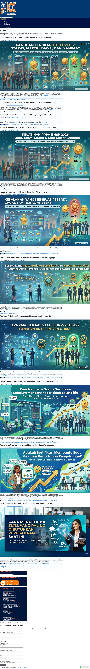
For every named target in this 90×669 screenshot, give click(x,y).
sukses (1, 99)
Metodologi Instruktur (7, 607)
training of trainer (12, 99)
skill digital (28, 563)
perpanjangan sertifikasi (40, 311)
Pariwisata (5, 608)
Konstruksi (5, 602)
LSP (15, 253)
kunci (26, 98)
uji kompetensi (45, 112)
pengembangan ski (23, 500)
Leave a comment (21, 99)
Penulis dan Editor (6, 613)
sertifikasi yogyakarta (57, 311)
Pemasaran (5, 610)
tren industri (40, 563)
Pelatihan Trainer (31, 98)
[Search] (13, 17)
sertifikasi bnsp (43, 98)
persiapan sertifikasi (21, 253)
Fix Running (5, 598)
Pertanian (5, 614)
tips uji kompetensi (46, 253)
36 (3, 567)
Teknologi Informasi (7, 617)
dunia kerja (7, 563)
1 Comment (51, 112)
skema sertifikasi (41, 442)
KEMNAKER (7, 24)
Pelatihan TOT (17, 112)
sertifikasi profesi (48, 311)
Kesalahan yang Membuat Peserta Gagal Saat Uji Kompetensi (23, 192)
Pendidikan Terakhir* (4, 643)
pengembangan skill (21, 563)
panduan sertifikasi (21, 377)
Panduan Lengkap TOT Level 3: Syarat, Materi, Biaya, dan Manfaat (25, 38)
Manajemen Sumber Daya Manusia (10, 605)
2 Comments (45, 124)
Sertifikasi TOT (59, 98)
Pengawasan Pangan (7, 612)
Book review (5, 594)
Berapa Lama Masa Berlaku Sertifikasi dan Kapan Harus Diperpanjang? (27, 258)
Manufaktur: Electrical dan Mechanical (11, 606)
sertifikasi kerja (35, 500)
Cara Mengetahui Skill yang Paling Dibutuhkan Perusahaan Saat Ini (26, 503)
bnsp (6, 98)
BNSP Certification (7, 593)
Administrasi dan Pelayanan (8, 591)
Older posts (3, 566)
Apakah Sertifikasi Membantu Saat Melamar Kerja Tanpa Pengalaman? (27, 445)
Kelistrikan (5, 599)
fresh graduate (8, 500)
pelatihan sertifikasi (17, 442)
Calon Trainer (10, 98)
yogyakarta (6, 313)
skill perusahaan (34, 563)
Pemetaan (5, 611)
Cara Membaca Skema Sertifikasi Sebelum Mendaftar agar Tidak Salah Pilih (29, 382)
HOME (5, 21)
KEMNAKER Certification (8, 600)
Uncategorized (6, 620)
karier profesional (15, 500)
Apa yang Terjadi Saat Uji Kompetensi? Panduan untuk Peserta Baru (26, 316)
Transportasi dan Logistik (8, 618)
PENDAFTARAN (8, 27)
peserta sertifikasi (28, 253)
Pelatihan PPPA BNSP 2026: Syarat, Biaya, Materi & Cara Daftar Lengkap (28, 127)
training (1, 313)
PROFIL (6, 22)
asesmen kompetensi (9, 253)
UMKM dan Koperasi (7, 619)
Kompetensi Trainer (21, 98)
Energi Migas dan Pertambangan (9, 597)
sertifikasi (38, 98)
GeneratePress (25, 622)
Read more (45, 95)
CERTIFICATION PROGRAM (9, 595)
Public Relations (6, 615)
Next (6, 567)
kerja (15, 98)
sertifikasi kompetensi (51, 98)
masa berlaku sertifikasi (20, 311)
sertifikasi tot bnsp (16, 124)
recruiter (29, 500)
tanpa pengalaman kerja (43, 500)
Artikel (2, 98)
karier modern (13, 563)
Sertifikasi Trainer (31, 112)
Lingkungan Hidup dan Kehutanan (10, 604)
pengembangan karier (30, 311)
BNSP (5, 23)
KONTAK (6, 26)
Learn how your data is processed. (24, 667)
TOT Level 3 (6, 99)
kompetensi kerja (11, 311)
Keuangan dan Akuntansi (8, 601)
